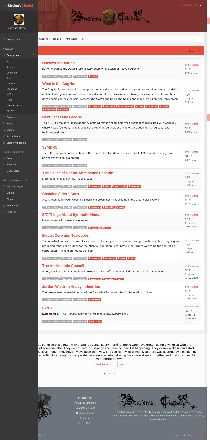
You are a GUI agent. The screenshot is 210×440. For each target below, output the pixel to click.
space (121, 207)
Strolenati (199, 435)
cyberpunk (152, 106)
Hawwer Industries (58, 63)
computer (109, 106)
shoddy (94, 76)
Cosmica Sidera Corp (60, 194)
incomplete (96, 228)
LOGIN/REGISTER (188, 5)
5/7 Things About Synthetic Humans (73, 214)
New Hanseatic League (62, 117)
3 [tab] (114, 373)
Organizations (52, 76)
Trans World (81, 76)
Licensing (85, 418)
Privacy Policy (85, 423)
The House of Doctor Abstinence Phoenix (77, 173)
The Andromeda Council (63, 266)
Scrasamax (193, 65)
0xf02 (47, 308)
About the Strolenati (85, 402)
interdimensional (125, 106)
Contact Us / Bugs (85, 407)
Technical (67, 76)
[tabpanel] (109, 356)
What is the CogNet (58, 84)
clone (107, 186)
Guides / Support (85, 413)
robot (108, 228)
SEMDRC (49, 147)
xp (121, 364)
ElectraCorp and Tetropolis (65, 235)
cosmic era (96, 106)
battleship (109, 207)
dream (140, 106)
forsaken (64, 109)
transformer (50, 109)
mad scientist (120, 186)
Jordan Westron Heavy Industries (71, 286)
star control (96, 321)
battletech (95, 300)
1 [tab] (104, 373)
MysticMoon (101, 364)
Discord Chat (85, 397)
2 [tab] (109, 373)
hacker (165, 106)
